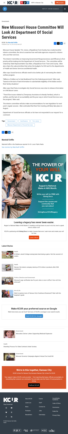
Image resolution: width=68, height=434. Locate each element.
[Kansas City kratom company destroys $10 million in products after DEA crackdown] (7, 268)
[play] (4, 9)
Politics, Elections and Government (24, 277)
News (26, 406)
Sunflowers (24, 121)
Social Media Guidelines (56, 399)
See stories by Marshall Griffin (13, 147)
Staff (40, 402)
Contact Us (42, 406)
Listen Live (28, 402)
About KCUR (28, 398)
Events (41, 398)
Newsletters (28, 414)
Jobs (40, 410)
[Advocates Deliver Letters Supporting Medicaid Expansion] (9, 334)
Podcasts (28, 410)
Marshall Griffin (12, 42)
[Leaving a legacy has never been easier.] (34, 186)
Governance (56, 407)
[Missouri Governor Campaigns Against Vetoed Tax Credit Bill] (9, 357)
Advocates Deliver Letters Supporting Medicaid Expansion (34, 333)
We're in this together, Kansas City (34, 370)
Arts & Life (17, 290)
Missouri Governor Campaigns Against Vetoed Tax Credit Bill (34, 356)
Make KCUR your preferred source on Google (34, 308)
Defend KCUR (34, 385)
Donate (61, 3)
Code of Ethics (57, 403)
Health (16, 251)
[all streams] (65, 8)
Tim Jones (35, 121)
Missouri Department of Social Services (20, 125)
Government (5, 21)
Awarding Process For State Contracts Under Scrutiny (20, 346)
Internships (42, 414)
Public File (55, 411)
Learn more (34, 237)
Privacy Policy (56, 415)
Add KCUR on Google (34, 316)
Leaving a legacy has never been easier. (34, 222)
